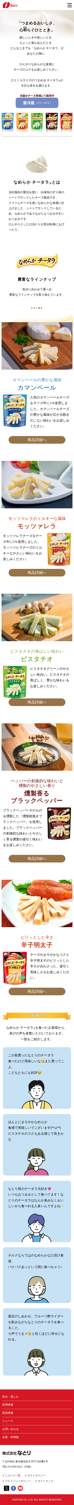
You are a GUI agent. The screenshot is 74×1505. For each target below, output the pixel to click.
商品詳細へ (37, 440)
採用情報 (7, 1404)
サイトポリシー (36, 1475)
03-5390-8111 (15, 1466)
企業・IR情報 (10, 1437)
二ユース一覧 (12, 1475)
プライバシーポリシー (18, 1480)
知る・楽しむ (10, 1396)
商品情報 (7, 1412)
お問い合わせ (10, 1429)
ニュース (7, 1420)
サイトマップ (45, 1480)
